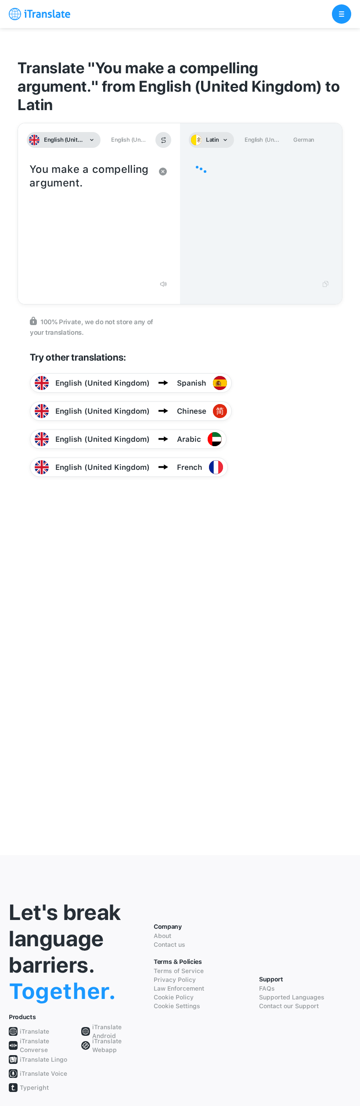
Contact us (169, 944)
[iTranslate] (39, 14)
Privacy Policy (175, 979)
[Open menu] (341, 14)
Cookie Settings (177, 1005)
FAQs (267, 988)
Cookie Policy (174, 997)
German (303, 139)
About (162, 935)
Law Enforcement (179, 988)
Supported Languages (291, 997)
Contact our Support (289, 1005)
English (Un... (128, 139)
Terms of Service (179, 970)
